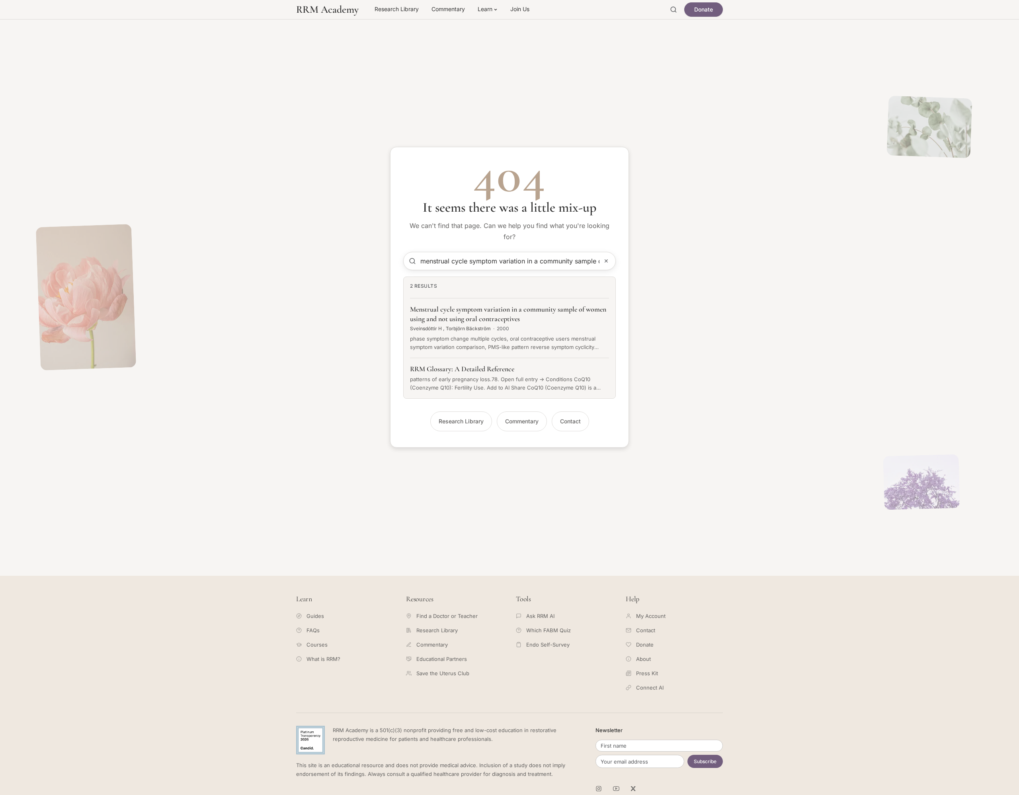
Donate (703, 9)
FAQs (313, 630)
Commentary (448, 9)
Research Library (397, 9)
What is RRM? (323, 659)
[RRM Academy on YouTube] (616, 788)
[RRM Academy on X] (633, 788)
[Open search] (673, 10)
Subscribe (705, 761)
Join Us (519, 9)
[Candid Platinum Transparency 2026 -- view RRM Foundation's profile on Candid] (310, 740)
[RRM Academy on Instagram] (598, 788)
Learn (485, 9)
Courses (317, 644)
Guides (315, 616)
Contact (570, 421)
